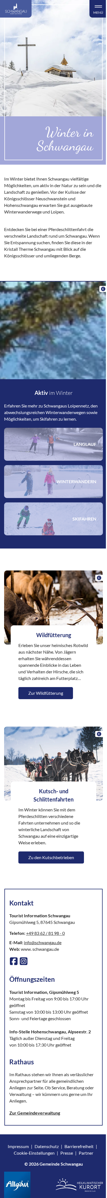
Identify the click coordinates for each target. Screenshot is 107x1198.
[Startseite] (16, 9)
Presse (66, 1152)
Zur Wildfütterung (45, 693)
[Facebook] (13, 961)
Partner (86, 1152)
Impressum (18, 1146)
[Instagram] (23, 961)
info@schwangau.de (42, 942)
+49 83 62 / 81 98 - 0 (45, 933)
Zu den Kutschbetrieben (51, 857)
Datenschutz (47, 1146)
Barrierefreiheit (79, 1146)
